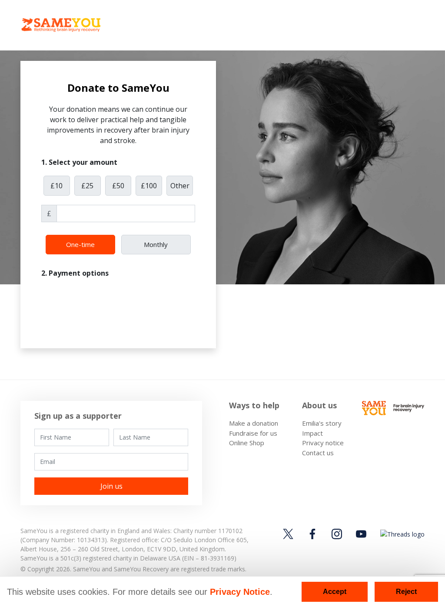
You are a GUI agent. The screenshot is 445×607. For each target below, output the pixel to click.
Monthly (156, 244)
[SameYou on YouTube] (361, 534)
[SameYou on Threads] (401, 533)
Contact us (318, 452)
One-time (80, 244)
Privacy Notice (240, 592)
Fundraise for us (253, 433)
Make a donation (253, 423)
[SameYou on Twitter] (289, 534)
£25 (87, 185)
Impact (312, 433)
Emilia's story (322, 423)
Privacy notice (323, 442)
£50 (118, 185)
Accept (334, 591)
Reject (406, 591)
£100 (149, 185)
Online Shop (246, 442)
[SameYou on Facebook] (312, 534)
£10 (56, 185)
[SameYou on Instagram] (337, 534)
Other (179, 185)
